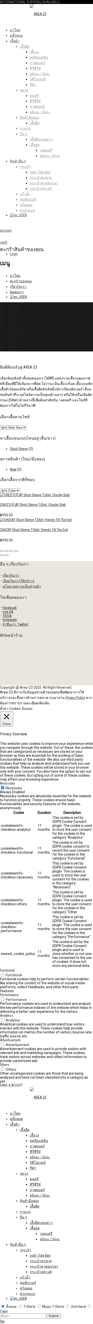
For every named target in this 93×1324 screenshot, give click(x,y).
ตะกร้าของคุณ (21, 281)
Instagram (10, 620)
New (13, 469)
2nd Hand (16, 314)
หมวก (24, 90)
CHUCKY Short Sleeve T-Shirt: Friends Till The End (34, 530)
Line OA (8, 612)
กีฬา (33, 85)
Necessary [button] (7, 783)
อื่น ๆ (23, 134)
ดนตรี (34, 96)
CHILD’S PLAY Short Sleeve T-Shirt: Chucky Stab (33, 505)
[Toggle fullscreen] (11, 551)
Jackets (15, 338)
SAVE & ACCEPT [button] (11, 1085)
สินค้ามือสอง (29, 117)
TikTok (7, 616)
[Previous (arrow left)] (2, 555)
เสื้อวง (34, 52)
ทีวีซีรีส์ (35, 68)
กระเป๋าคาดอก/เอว (44, 183)
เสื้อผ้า (14, 41)
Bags (13, 322)
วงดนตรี (46, 150)
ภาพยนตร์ (37, 63)
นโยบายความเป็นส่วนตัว (22, 586)
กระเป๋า (25, 167)
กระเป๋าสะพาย (41, 178)
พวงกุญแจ (27, 210)
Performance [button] (9, 995)
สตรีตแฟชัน (39, 57)
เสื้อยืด (25, 46)
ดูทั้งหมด (16, 36)
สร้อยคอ (26, 205)
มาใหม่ (15, 30)
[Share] (7, 551)
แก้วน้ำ (25, 194)
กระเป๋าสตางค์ (41, 188)
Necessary (14, 788)
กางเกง (25, 128)
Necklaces (17, 334)
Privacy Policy (75, 698)
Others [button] (4, 1065)
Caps (13, 318)
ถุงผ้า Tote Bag (40, 172)
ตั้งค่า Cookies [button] (10, 709)
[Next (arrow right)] (7, 555)
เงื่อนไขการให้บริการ (18, 581)
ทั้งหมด (15, 305)
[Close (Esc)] (2, 551)
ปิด (2, 1321)
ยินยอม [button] (27, 709)
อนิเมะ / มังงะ (40, 74)
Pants (14, 341)
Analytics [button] (6, 1016)
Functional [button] (7, 970)
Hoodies (16, 326)
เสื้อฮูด (35, 145)
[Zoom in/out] (16, 551)
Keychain (16, 330)
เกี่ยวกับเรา (18, 287)
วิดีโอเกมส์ (38, 79)
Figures (15, 349)
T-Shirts (15, 310)
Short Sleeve (19, 449)
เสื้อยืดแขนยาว (41, 139)
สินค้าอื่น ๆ (18, 161)
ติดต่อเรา (17, 292)
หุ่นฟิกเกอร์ (28, 199)
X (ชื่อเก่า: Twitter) (15, 624)
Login (14, 254)
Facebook (10, 608)
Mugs (14, 345)
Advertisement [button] (10, 1040)
